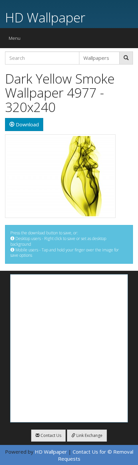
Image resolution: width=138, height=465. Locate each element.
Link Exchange (88, 435)
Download (26, 124)
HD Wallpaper (45, 17)
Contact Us (50, 435)
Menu (16, 39)
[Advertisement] (69, 348)
